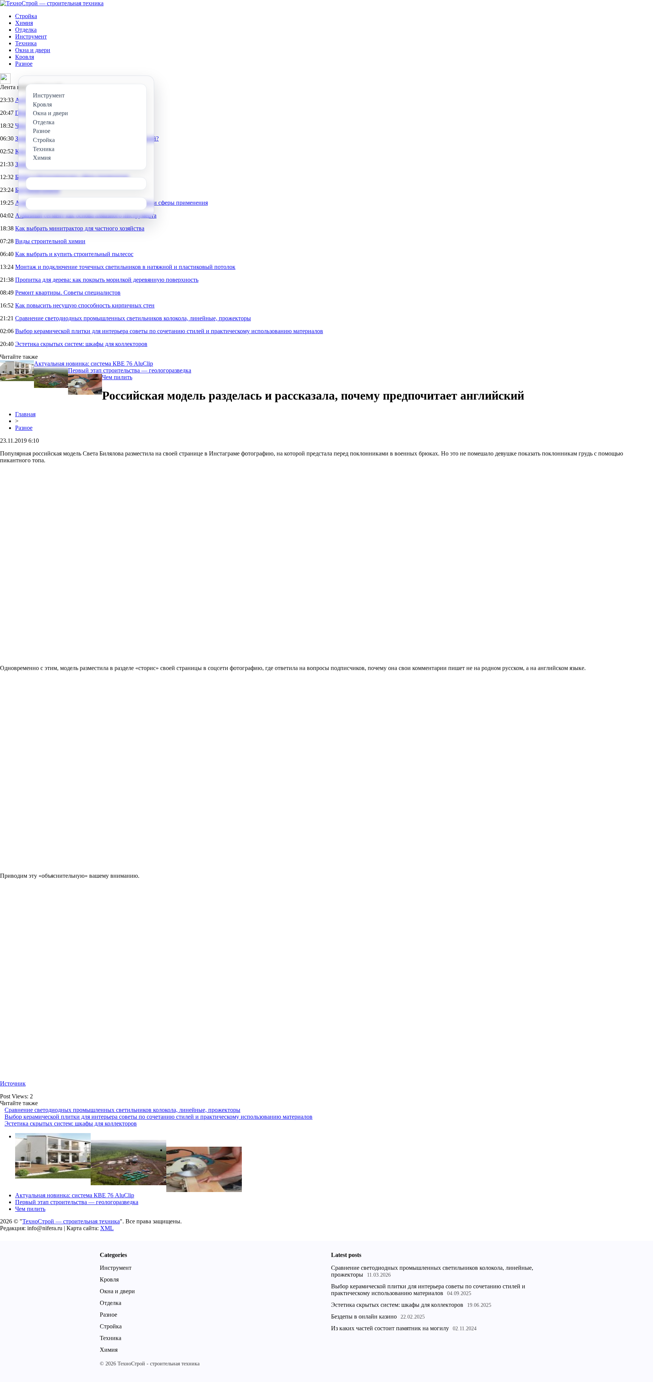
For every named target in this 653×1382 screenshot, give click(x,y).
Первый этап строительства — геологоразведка (129, 370)
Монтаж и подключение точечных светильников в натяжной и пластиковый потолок (125, 267)
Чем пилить (117, 377)
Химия (24, 23)
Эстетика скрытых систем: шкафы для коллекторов (81, 344)
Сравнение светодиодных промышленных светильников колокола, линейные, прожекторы (133, 318)
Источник (13, 1083)
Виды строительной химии (50, 241)
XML (107, 1228)
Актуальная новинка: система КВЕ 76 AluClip (93, 363)
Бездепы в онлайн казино (364, 1316)
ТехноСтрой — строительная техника (71, 1221)
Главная (25, 414)
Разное (23, 63)
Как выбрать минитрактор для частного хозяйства (79, 228)
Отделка (26, 29)
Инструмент (31, 36)
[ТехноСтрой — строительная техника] (52, 3)
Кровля (24, 57)
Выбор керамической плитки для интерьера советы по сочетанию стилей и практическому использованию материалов (169, 331)
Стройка (26, 16)
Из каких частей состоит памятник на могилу (390, 1328)
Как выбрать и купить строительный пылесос (74, 254)
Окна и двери (32, 50)
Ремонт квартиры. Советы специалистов (68, 292)
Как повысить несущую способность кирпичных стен (85, 305)
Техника (26, 43)
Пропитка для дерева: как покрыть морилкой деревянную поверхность (106, 279)
